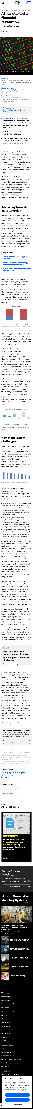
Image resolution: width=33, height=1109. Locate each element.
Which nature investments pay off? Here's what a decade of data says (19, 968)
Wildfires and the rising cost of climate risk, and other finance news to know (19, 958)
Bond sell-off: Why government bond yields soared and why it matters (19, 940)
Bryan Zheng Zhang (7, 96)
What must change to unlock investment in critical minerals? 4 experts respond (14, 927)
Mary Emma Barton (7, 88)
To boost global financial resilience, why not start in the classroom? (19, 977)
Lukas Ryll (4, 78)
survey (6, 215)
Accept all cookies (17, 1099)
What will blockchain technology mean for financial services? (15, 264)
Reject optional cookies (17, 1095)
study (6, 177)
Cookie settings (17, 1104)
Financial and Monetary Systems (15, 10)
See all (28, 903)
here (21, 723)
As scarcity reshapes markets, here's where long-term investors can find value (20, 949)
